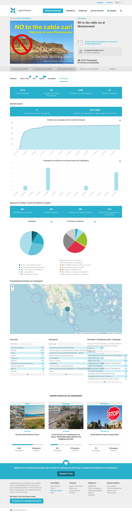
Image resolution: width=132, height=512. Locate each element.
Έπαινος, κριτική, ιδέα (57, 492)
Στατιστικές (63, 78)
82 (126, 374)
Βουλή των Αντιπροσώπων (74, 489)
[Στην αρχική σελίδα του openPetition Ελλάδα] (21, 10)
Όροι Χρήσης (111, 486)
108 (125, 368)
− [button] (12, 289)
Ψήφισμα (13, 78)
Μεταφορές (104, 431)
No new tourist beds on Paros (27, 434)
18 (43, 369)
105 (42, 361)
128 (125, 361)
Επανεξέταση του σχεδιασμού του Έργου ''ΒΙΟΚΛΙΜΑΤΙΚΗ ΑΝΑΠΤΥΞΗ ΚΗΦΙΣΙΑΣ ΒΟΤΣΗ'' (66, 436)
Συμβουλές (82, 11)
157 (42, 353)
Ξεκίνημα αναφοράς (53, 11)
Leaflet (78, 333)
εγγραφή (100, 2)
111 (125, 363)
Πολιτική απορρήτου (114, 488)
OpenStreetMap (103, 333)
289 (125, 355)
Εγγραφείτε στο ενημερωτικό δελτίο (26, 501)
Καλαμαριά (66, 404)
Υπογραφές (52, 78)
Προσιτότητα (111, 493)
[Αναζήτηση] (121, 11)
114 (42, 358)
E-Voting (72, 493)
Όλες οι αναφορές (94, 488)
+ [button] (12, 286)
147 (42, 355)
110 (125, 366)
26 (43, 366)
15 (43, 371)
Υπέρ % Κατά (24, 77)
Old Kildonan (104, 404)
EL (119, 2)
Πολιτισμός (82, 18)
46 (126, 379)
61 (126, 376)
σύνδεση (109, 2)
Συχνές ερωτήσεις (76, 486)
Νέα (34, 77)
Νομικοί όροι (111, 490)
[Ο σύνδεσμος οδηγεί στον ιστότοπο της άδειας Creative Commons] (11, 510)
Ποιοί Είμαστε (55, 486)
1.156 (42, 350)
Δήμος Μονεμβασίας (23, 18)
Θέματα (91, 493)
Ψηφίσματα (70, 11)
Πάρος (27, 404)
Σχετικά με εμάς (97, 11)
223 (125, 358)
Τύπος (53, 488)
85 (126, 371)
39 (43, 363)
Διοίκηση (27, 431)
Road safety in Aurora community (105, 434)
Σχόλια (41, 77)
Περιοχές (91, 495)
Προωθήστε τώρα (66, 474)
